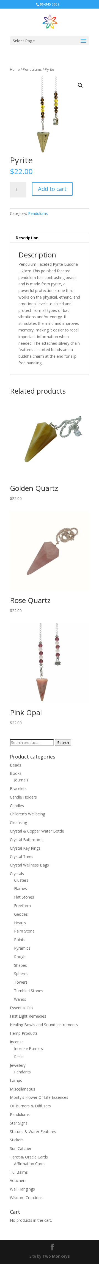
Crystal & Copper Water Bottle (37, 831)
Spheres (21, 973)
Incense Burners (28, 1048)
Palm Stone (24, 931)
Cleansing (18, 822)
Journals (21, 780)
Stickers (17, 1139)
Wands (20, 999)
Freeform (22, 905)
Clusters (21, 880)
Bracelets (18, 788)
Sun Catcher (20, 1148)
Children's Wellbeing (27, 814)
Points (19, 939)
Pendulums (32, 69)
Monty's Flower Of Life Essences (39, 1097)
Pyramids (22, 948)
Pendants (22, 1072)
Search (63, 742)
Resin (19, 1056)
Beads (15, 765)
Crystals (17, 873)
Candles (17, 805)
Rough (20, 956)
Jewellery (18, 1065)
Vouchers (18, 1180)
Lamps (16, 1080)
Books (15, 773)
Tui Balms (19, 1172)
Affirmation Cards (29, 1163)
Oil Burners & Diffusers (30, 1105)
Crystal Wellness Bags (29, 865)
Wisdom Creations (26, 1197)
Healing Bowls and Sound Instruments (44, 1024)
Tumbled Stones (28, 990)
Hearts (20, 922)
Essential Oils (21, 1007)
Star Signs (19, 1123)
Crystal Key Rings (25, 848)
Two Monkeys (56, 1256)
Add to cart (52, 189)
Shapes (20, 965)
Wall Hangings (22, 1189)
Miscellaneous (22, 1089)
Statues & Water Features (33, 1131)
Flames (20, 888)
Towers (21, 982)
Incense (17, 1041)
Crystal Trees (21, 856)
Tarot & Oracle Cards (29, 1157)
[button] (80, 85)
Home (15, 69)
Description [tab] (27, 237)
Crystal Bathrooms (26, 839)
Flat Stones (24, 897)
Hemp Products (24, 1033)
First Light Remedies (28, 1016)
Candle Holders (23, 797)
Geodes (21, 914)
